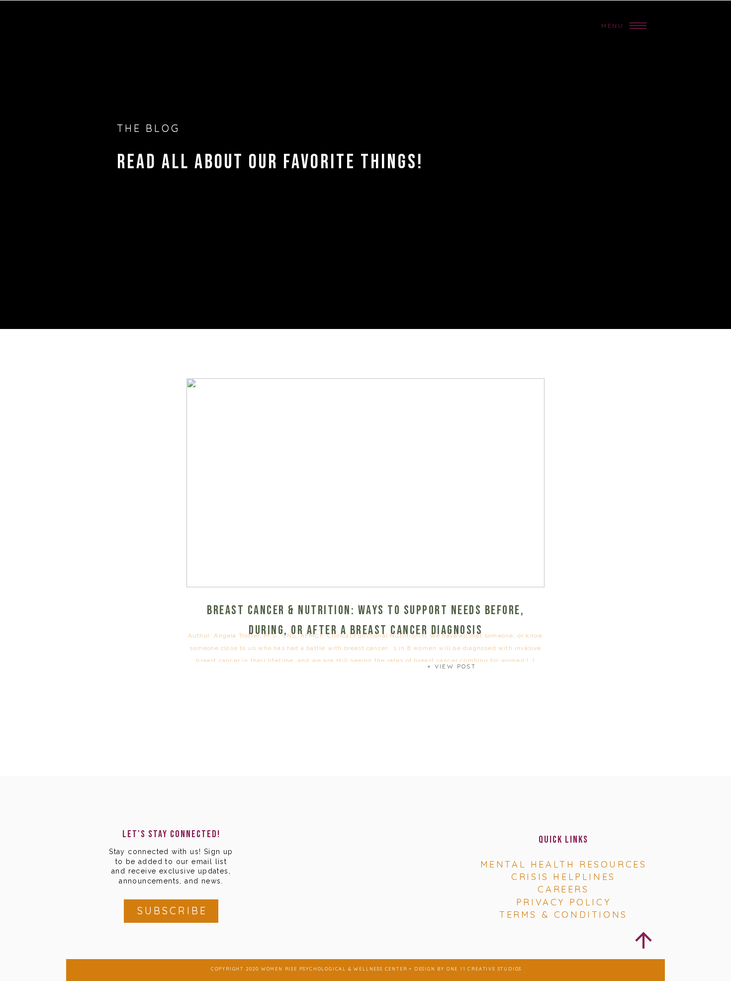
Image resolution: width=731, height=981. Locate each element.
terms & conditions (563, 914)
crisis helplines (563, 876)
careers (563, 889)
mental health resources (563, 864)
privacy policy (563, 902)
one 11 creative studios (484, 969)
